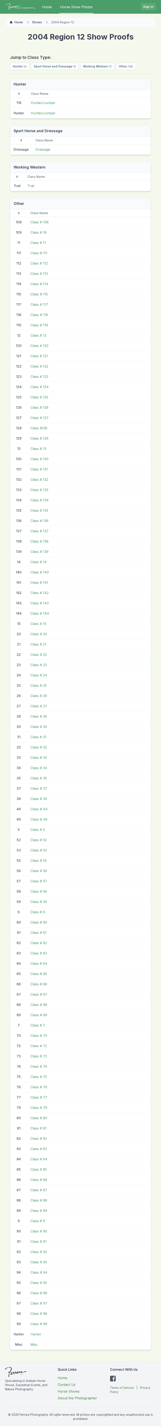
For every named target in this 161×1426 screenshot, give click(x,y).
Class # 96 (38, 1293)
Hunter (20, 66)
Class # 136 (39, 521)
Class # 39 (38, 799)
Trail (30, 186)
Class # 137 (39, 531)
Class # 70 (38, 1035)
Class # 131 (39, 469)
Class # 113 (39, 273)
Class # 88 (38, 1200)
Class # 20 (38, 634)
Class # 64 (38, 963)
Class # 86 (38, 1180)
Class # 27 (38, 706)
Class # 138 (39, 541)
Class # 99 (38, 1324)
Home (47, 7)
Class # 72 (38, 1046)
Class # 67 (38, 994)
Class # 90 (38, 1231)
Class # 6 (37, 912)
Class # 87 (38, 1190)
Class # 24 (38, 675)
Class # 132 (39, 479)
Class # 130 (39, 459)
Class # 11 (38, 243)
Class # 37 (38, 788)
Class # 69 (38, 1015)
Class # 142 (39, 593)
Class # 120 (39, 346)
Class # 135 (39, 510)
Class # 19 (38, 232)
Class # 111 (38, 253)
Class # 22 (38, 654)
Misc (34, 1344)
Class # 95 (38, 1283)
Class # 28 (38, 716)
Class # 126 (39, 407)
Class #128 (38, 428)
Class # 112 (39, 263)
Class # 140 (39, 572)
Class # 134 (39, 500)
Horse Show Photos (76, 7)
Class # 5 (37, 830)
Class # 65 (38, 974)
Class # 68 (38, 1005)
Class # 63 (38, 953)
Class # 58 (38, 891)
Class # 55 (38, 860)
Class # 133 (39, 490)
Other (126, 66)
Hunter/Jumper (43, 103)
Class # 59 (38, 902)
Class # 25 (38, 685)
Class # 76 (38, 1087)
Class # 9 (37, 1221)
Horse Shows (68, 1391)
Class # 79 (38, 1108)
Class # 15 (38, 624)
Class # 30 (38, 727)
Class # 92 (38, 1252)
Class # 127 (39, 418)
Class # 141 (39, 582)
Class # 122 (39, 366)
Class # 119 (39, 325)
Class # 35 (38, 778)
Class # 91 (38, 1241)
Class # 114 (39, 284)
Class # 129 (39, 438)
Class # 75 (38, 1077)
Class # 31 (38, 737)
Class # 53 (38, 850)
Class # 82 (38, 1138)
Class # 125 (39, 397)
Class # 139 (39, 552)
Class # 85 (38, 1169)
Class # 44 (39, 809)
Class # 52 (38, 840)
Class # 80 (38, 1118)
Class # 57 (38, 881)
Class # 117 (39, 304)
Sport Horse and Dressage (55, 66)
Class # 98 (38, 1313)
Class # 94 (38, 1272)
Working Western (97, 66)
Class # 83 (38, 1149)
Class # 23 (38, 665)
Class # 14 (38, 562)
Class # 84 (38, 1159)
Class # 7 (37, 1025)
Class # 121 (39, 356)
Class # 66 (38, 984)
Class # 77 (38, 1097)
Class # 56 (38, 871)
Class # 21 (38, 644)
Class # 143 (39, 603)
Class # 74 (38, 1066)
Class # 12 (38, 335)
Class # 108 (39, 222)
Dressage (42, 149)
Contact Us (66, 1385)
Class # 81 (38, 1128)
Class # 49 (38, 819)
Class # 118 (39, 315)
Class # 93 (38, 1262)
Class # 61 (38, 932)
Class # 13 (38, 449)
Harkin (35, 1334)
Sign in (148, 6)
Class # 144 (39, 613)
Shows (37, 22)
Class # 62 (38, 943)
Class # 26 (38, 696)
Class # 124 (39, 387)
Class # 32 (38, 747)
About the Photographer (77, 1398)
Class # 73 (38, 1056)
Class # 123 (39, 376)
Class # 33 (38, 757)
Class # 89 (38, 1211)
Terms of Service (122, 1387)
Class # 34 (38, 768)
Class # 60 (38, 922)
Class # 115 (39, 294)
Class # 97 (38, 1303)
